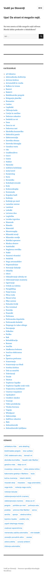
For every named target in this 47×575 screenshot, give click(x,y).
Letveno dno (11, 213)
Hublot (9, 162)
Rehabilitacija (12, 340)
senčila (7, 514)
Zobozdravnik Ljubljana (16, 428)
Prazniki (9, 313)
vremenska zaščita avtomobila (16, 532)
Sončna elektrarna (14, 352)
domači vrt (28, 455)
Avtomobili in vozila (14, 83)
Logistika (10, 216)
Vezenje (9, 401)
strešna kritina (25, 514)
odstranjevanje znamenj (13, 501)
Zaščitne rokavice (13, 419)
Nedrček (9, 259)
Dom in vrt (10, 125)
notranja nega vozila (23, 487)
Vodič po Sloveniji (14, 8)
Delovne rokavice (13, 116)
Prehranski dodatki (14, 322)
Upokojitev (10, 395)
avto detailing (24, 446)
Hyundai (9, 165)
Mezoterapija (11, 231)
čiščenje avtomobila (12, 546)
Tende (8, 377)
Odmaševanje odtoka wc (16, 277)
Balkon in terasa (13, 86)
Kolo (8, 186)
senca (34, 510)
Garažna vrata (12, 147)
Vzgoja (9, 410)
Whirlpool (10, 413)
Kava (8, 177)
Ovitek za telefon (13, 286)
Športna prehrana (13, 358)
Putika (8, 334)
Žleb (8, 422)
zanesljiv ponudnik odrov (14, 537)
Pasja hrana (11, 292)
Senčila (9, 346)
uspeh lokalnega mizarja (14, 523)
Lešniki (9, 210)
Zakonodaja (11, 416)
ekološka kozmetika (12, 460)
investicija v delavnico (13, 469)
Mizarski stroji (12, 234)
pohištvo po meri (19, 505)
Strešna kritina (12, 367)
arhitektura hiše (10, 446)
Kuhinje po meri (13, 201)
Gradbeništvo (11, 153)
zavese (29, 537)
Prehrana (10, 316)
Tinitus (9, 380)
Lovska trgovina (13, 219)
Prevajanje (10, 328)
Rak (7, 337)
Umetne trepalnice (14, 392)
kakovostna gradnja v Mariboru (16, 473)
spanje (15, 514)
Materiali (10, 228)
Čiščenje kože (11, 110)
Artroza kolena (12, 80)
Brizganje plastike (13, 98)
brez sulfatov (28, 451)
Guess (8, 159)
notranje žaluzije (10, 491)
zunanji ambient (23, 541)
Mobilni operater (13, 240)
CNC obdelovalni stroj (13, 455)
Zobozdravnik (12, 425)
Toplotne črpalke (13, 383)
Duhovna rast (11, 128)
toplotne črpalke (10, 519)
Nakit (8, 252)
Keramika (10, 180)
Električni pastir (13, 134)
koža (33, 473)
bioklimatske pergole (12, 451)
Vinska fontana (12, 407)
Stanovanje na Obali (14, 364)
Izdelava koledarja (14, 168)
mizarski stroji (9, 482)
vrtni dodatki (35, 532)
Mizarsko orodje (13, 237)
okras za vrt (30, 501)
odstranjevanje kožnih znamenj (16, 496)
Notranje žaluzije (13, 268)
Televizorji (10, 374)
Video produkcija (13, 404)
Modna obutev (12, 243)
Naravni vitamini (13, 255)
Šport (8, 355)
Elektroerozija (12, 137)
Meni (40, 8)
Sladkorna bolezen (14, 349)
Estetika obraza (12, 140)
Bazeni (9, 89)
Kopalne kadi (11, 195)
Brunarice (10, 101)
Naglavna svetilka (13, 249)
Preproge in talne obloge (16, 325)
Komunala (10, 192)
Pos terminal (11, 307)
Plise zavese (11, 301)
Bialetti (9, 92)
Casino (9, 104)
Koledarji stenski (13, 183)
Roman (9, 343)
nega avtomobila (34, 482)
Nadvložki (10, 246)
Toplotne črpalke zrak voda (17, 386)
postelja (7, 510)
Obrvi (8, 274)
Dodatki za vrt (12, 119)
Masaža (9, 225)
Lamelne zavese (13, 204)
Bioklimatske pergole (15, 95)
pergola (7, 505)
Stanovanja (11, 361)
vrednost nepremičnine (13, 528)
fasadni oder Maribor (30, 460)
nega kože (8, 487)
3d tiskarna (11, 74)
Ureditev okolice (13, 398)
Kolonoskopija (12, 189)
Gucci (8, 156)
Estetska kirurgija (13, 143)
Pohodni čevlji (12, 304)
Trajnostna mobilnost (15, 389)
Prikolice (9, 331)
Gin (7, 150)
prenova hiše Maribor (21, 510)
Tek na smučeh (12, 370)
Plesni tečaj (11, 298)
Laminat (9, 207)
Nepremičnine (12, 265)
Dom (8, 122)
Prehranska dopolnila (15, 319)
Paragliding (11, 289)
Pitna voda (10, 295)
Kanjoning (10, 174)
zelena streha (9, 541)
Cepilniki (9, 107)
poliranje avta (33, 505)
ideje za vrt (22, 464)
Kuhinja (9, 198)
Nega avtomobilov (14, 262)
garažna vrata (9, 464)
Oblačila (9, 271)
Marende (10, 222)
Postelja (9, 310)
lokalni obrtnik (25, 478)
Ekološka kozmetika (14, 131)
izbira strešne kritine (32, 469)
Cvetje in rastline (13, 113)
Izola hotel (10, 171)
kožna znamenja (10, 478)
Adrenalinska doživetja (16, 77)
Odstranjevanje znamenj (16, 280)
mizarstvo (21, 482)
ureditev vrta (24, 519)
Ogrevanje (10, 283)
